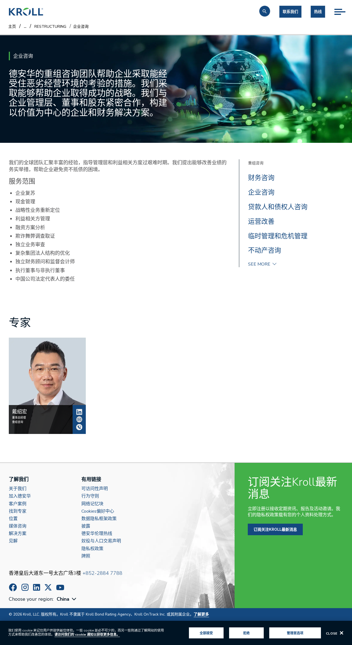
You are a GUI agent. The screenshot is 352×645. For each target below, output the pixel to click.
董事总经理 (19, 418)
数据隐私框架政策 (99, 518)
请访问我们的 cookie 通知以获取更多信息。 (87, 634)
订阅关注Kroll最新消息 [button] (275, 529)
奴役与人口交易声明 (101, 541)
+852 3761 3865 (79, 427)
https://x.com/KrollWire (48, 587)
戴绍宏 (79, 412)
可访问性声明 (94, 488)
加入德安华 (20, 496)
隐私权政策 (92, 548)
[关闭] (341, 633)
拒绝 (246, 633)
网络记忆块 (92, 504)
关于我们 (17, 488)
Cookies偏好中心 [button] (97, 511)
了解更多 (201, 614)
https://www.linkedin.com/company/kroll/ (36, 587)
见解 (13, 541)
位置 (13, 518)
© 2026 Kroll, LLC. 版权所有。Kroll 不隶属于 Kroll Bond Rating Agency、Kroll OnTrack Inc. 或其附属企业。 (109, 614)
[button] (264, 11)
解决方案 (17, 533)
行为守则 (90, 496)
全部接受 (206, 633)
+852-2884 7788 (102, 573)
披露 (85, 526)
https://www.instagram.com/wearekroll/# (25, 587)
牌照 (85, 556)
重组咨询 (255, 163)
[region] (176, 633)
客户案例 (17, 504)
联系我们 (290, 11)
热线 (318, 11)
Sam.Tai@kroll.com (79, 419)
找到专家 (17, 511)
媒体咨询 (17, 526)
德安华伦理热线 (96, 533)
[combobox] (67, 599)
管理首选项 (295, 633)
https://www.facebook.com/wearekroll (13, 587)
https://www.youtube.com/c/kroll (60, 587)
